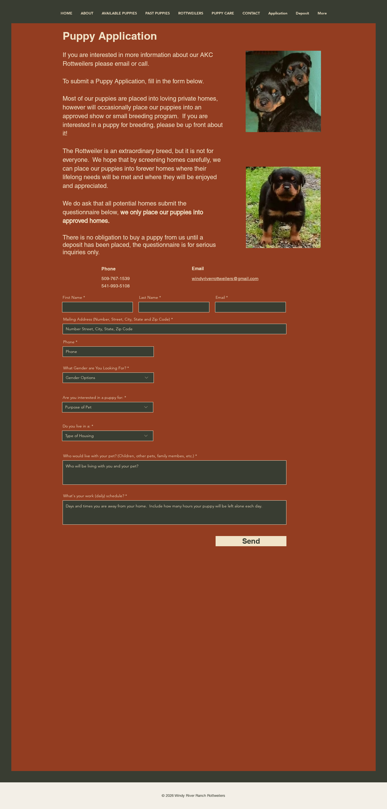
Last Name (148, 297)
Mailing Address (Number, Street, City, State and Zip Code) (116, 319)
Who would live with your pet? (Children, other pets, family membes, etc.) (128, 456)
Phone (69, 342)
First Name (72, 297)
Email (220, 297)
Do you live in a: (76, 426)
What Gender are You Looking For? (94, 368)
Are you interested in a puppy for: (93, 397)
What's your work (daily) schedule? (93, 496)
